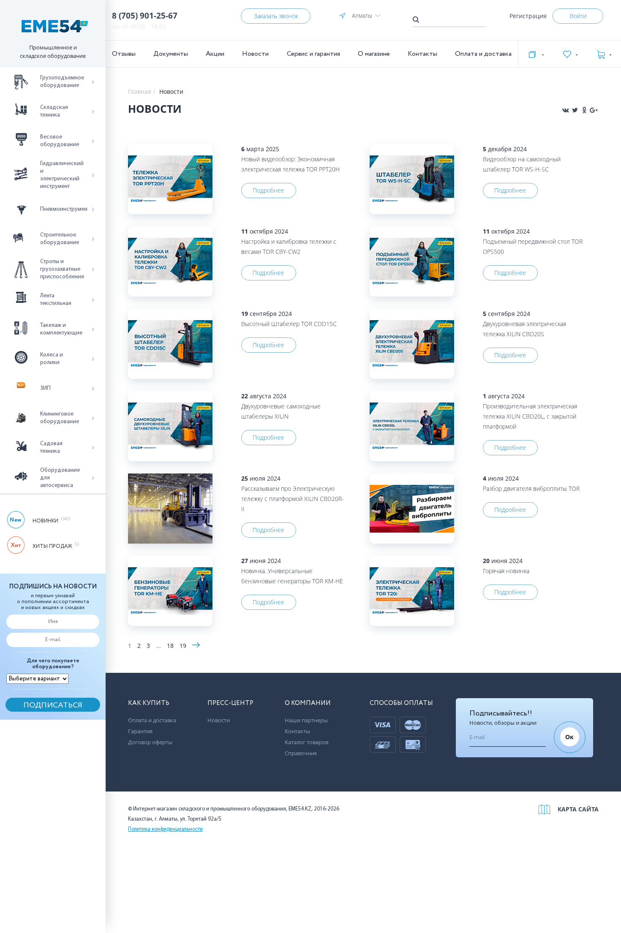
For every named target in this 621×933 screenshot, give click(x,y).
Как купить (148, 703)
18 (170, 646)
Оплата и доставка (483, 54)
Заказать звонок (276, 16)
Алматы (362, 15)
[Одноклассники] (584, 110)
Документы (170, 54)
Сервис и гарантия (313, 54)
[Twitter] (575, 110)
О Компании (308, 703)
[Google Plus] (593, 110)
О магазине (374, 54)
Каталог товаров (306, 742)
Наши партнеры (306, 720)
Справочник (301, 753)
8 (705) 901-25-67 (144, 15)
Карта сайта (578, 809)
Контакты (422, 54)
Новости (255, 54)
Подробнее (268, 190)
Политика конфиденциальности (165, 829)
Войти (578, 16)
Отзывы (124, 54)
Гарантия (140, 731)
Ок (569, 737)
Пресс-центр (230, 703)
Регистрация (528, 16)
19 (183, 646)
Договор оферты (150, 742)
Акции (215, 54)
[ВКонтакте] (565, 110)
